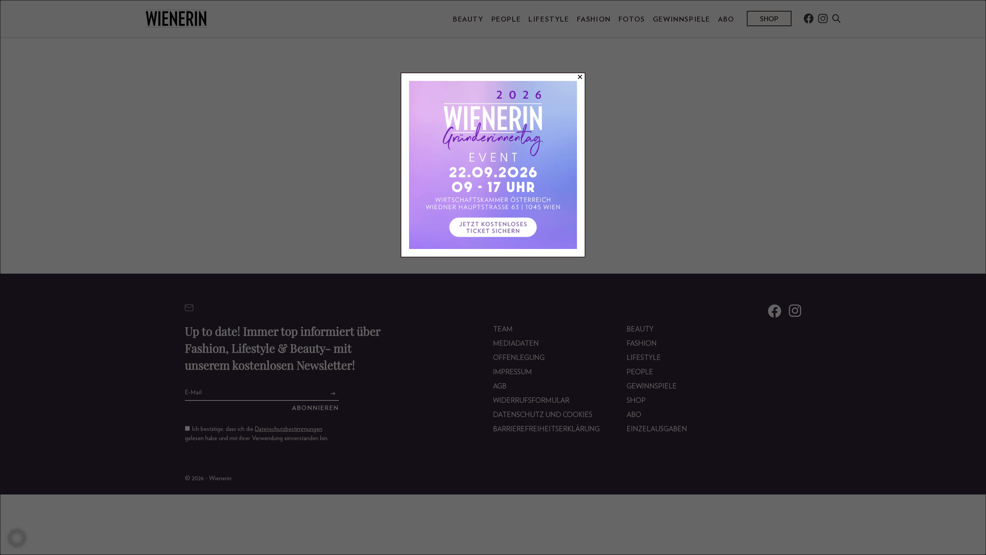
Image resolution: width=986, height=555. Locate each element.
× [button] (580, 77)
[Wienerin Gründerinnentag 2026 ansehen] (493, 165)
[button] (17, 538)
